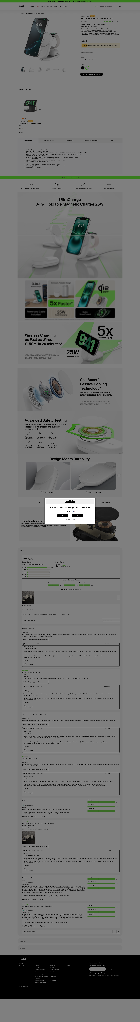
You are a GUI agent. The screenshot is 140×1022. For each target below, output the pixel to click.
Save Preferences (71, 519)
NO (77, 515)
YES (63, 515)
